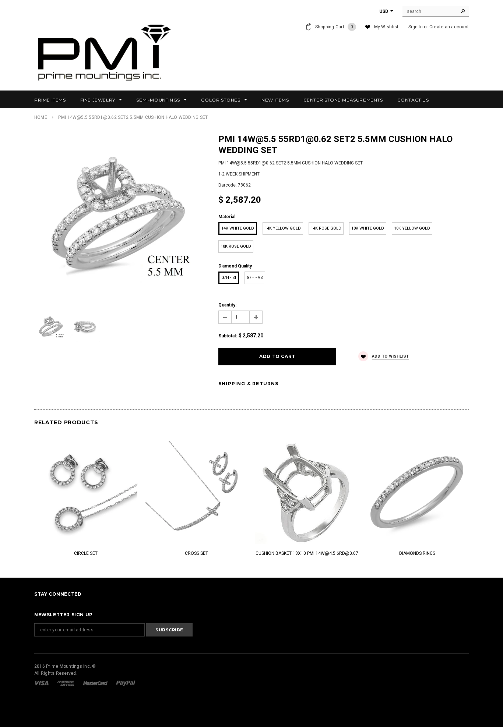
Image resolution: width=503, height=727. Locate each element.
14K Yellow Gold (283, 228)
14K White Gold (237, 228)
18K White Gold (367, 228)
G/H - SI (228, 277)
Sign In (415, 26)
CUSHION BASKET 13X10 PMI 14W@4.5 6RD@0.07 (307, 553)
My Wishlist (386, 26)
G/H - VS (255, 277)
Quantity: (227, 305)
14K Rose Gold (326, 228)
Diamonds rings (417, 553)
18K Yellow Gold (412, 228)
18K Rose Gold (236, 246)
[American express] (66, 682)
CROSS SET (196, 553)
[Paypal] (126, 682)
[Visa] (42, 682)
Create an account (449, 26)
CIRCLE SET (86, 553)
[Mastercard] (96, 682)
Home (40, 117)
